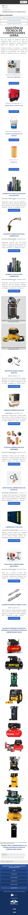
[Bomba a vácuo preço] (14, 780)
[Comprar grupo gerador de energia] (14, 696)
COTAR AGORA (13, 83)
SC (23, 854)
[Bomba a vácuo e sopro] (14, 646)
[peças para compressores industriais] (14, 561)
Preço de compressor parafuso (14, 20)
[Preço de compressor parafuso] (14, 730)
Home (14, 870)
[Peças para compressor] (14, 763)
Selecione (4, 854)
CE (11, 857)
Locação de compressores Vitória (14, 23)
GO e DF (16, 857)
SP (17, 854)
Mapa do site (14, 884)
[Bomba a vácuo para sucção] (14, 747)
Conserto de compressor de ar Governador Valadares (14, 17)
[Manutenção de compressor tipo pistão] (14, 680)
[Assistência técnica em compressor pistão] (14, 797)
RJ (8, 854)
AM (20, 857)
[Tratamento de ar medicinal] (14, 713)
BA (8, 857)
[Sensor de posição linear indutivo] (14, 367)
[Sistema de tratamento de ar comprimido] (14, 814)
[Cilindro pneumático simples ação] (14, 601)
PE (5, 857)
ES (14, 854)
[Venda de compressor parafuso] (14, 831)
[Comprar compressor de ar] (14, 407)
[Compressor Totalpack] (14, 524)
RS (2, 857)
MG (11, 854)
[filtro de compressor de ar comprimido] (14, 444)
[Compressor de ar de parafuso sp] (14, 663)
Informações (14, 877)
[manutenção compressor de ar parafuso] (14, 484)
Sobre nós (14, 881)
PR (20, 854)
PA (23, 857)
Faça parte (14, 888)
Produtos (14, 874)
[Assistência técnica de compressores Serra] (13, 308)
